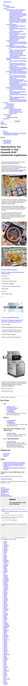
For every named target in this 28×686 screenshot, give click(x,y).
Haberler (6, 131)
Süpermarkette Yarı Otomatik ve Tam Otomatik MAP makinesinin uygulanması (15, 134)
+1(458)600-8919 (11, 412)
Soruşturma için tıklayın (6, 478)
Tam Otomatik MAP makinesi (10, 269)
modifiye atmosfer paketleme (17, 170)
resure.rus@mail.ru (11, 433)
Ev (4, 130)
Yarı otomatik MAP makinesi (11, 317)
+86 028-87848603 (11, 409)
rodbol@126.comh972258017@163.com (12, 407)
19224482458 (10, 410)
